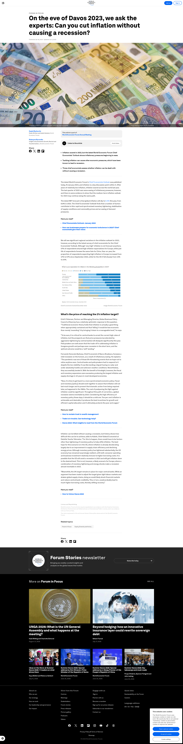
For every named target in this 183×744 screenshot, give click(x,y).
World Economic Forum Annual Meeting (76, 135)
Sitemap (92, 735)
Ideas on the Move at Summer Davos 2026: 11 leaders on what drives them (41, 670)
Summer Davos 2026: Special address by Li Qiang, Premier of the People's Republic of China (107, 670)
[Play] (64, 143)
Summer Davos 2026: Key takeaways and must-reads (135, 669)
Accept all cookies (166, 734)
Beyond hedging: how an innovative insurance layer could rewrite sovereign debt (121, 630)
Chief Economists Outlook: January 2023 (79, 223)
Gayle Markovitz (35, 131)
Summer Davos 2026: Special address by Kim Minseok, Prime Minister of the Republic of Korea (74, 670)
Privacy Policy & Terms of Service (91, 732)
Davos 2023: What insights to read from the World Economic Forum (89, 423)
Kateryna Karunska (36, 139)
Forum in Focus (36, 13)
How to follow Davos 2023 (73, 494)
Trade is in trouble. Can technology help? (79, 419)
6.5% (107, 201)
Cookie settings (166, 739)
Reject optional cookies (166, 729)
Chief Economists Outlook (99, 182)
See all (150, 581)
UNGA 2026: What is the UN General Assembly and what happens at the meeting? (54, 630)
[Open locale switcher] (2, 738)
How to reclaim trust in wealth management (80, 414)
